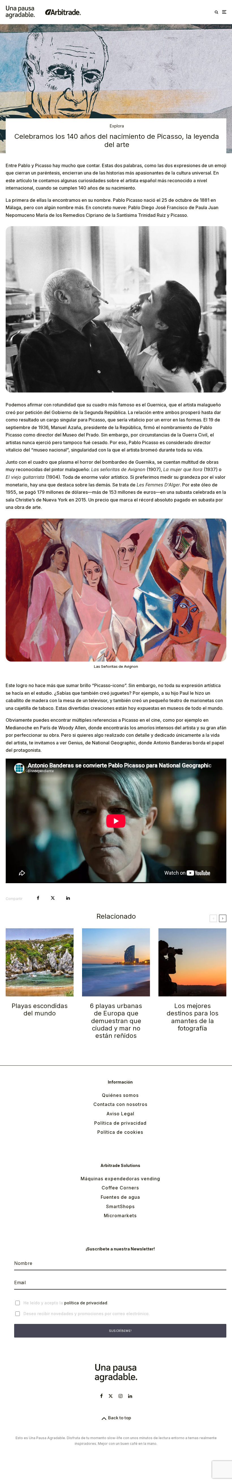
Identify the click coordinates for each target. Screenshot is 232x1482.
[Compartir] (38, 898)
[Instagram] (120, 1396)
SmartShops (120, 1206)
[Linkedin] (130, 1396)
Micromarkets (120, 1215)
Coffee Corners (120, 1188)
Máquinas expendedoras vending (120, 1178)
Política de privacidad (120, 1123)
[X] (111, 1396)
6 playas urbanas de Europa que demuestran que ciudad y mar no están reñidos (116, 1021)
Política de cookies (120, 1132)
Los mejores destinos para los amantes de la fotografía (192, 1017)
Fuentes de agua (120, 1197)
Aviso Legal (120, 1113)
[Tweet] (53, 898)
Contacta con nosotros (120, 1104)
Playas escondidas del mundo (40, 1009)
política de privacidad (85, 1302)
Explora (117, 125)
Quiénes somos (120, 1095)
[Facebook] (101, 1396)
